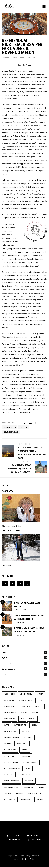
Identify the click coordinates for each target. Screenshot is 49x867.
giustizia (23, 427)
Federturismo (9, 719)
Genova (35, 725)
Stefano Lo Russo (11, 787)
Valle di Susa (26, 799)
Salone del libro (25, 775)
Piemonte (26, 756)
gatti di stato (20, 725)
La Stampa (28, 737)
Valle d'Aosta (9, 799)
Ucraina (19, 793)
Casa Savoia (9, 700)
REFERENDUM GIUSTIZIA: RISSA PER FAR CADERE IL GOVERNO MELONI (22, 46)
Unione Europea (34, 793)
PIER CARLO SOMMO (11, 530)
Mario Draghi (22, 744)
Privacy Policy (29, 859)
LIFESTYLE (31, 58)
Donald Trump (10, 713)
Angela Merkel (26, 694)
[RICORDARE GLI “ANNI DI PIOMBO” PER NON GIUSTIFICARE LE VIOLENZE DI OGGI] (8, 451)
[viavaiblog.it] (9, 6)
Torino (41, 787)
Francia (32, 719)
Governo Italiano (11, 432)
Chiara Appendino (26, 700)
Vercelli (40, 799)
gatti (6, 725)
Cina (40, 700)
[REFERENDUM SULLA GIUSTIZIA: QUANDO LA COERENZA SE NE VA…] (41, 466)
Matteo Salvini (10, 750)
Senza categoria (8, 669)
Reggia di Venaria (11, 762)
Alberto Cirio (9, 694)
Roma (28, 768)
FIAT (22, 719)
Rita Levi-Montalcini (12, 768)
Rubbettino (8, 775)
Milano (25, 750)
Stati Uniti (29, 781)
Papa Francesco (10, 756)
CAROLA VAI (7, 491)
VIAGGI (5, 674)
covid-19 (38, 706)
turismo (7, 793)
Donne (24, 713)
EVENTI (23, 58)
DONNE (5, 652)
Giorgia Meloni (10, 427)
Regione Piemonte (30, 762)
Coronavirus (9, 706)
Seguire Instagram (26, 826)
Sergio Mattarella (11, 781)
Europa (35, 713)
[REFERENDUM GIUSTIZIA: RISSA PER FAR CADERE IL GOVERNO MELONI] (24, 24)
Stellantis (28, 787)
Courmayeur (25, 706)
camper (40, 694)
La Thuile (7, 744)
